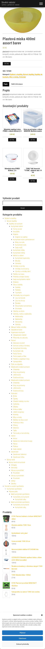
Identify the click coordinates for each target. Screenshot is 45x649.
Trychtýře (18, 293)
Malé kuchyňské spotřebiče (20, 494)
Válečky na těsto (18, 311)
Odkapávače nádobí (19, 335)
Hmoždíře (16, 232)
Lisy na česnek (20, 298)
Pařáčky (18, 290)
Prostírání (16, 473)
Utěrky (13, 481)
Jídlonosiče (17, 375)
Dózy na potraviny (19, 372)
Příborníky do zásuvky (20, 338)
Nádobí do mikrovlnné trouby (22, 441)
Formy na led (17, 229)
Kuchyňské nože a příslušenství (23, 240)
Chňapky (14, 465)
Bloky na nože (19, 242)
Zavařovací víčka (18, 457)
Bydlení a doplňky (16, 74)
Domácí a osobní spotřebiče (14, 486)
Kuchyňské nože (20, 245)
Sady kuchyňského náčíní (21, 279)
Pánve (15, 444)
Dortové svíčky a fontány (21, 346)
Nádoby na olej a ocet (20, 420)
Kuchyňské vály (18, 351)
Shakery (16, 282)
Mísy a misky (13, 77)
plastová (6, 52)
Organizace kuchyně (18, 332)
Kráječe (15, 234)
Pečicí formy (17, 354)
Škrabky (18, 303)
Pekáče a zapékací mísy (21, 359)
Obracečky (18, 322)
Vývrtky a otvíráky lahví (22, 271)
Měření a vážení (18, 256)
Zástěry (13, 484)
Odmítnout (22, 638)
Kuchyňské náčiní (17, 226)
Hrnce (15, 439)
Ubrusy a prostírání (17, 470)
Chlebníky (16, 370)
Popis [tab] (6, 84)
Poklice (15, 446)
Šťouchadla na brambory (23, 306)
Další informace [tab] (17, 84)
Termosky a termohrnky (21, 433)
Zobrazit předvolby (22, 644)
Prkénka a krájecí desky (21, 277)
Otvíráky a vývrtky (19, 266)
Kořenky (15, 415)
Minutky (17, 261)
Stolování (22, 77)
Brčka (15, 396)
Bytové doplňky (28, 74)
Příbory (15, 425)
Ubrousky (14, 468)
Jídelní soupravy (18, 412)
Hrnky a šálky (17, 409)
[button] (42, 615)
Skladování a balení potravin (20, 367)
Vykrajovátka (17, 362)
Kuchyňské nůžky (19, 250)
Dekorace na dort (19, 343)
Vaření (13, 436)
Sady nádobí (17, 449)
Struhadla (18, 309)
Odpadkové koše (16, 330)
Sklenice (16, 428)
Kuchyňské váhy (20, 499)
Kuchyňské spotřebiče (14, 489)
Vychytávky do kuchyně (21, 497)
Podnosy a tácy (18, 423)
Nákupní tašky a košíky (18, 327)
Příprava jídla (13, 492)
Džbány (15, 407)
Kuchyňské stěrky (19, 253)
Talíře (15, 431)
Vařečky (18, 324)
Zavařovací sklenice (19, 454)
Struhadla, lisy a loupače (21, 295)
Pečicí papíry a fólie (19, 356)
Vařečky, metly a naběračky (22, 314)
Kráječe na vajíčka (21, 237)
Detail (6, 64)
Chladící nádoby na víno (21, 401)
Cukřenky (16, 404)
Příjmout (22, 633)
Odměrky (18, 263)
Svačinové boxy (18, 377)
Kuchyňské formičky (20, 348)
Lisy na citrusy (20, 301)
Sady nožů (18, 248)
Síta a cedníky (17, 285)
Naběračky (18, 319)
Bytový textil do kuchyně (17, 462)
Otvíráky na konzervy (22, 269)
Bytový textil (11, 460)
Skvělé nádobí (8, 2)
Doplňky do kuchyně (15, 224)
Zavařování (14, 452)
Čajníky (15, 399)
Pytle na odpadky (16, 364)
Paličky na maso (18, 274)
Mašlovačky (19, 316)
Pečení (13, 340)
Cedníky (17, 287)
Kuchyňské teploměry (22, 258)
